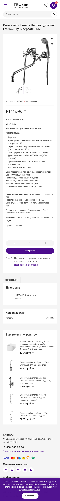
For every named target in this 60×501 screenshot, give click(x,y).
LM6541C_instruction (25, 295)
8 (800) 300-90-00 (45, 5)
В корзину (30, 251)
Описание (11, 280)
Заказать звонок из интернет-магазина (23, 451)
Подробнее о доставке (26, 265)
